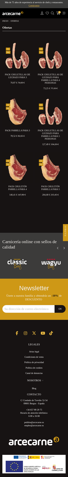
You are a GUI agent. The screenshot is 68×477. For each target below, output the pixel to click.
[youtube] (42, 333)
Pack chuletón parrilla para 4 (17, 187)
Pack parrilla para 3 (17, 130)
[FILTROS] (65, 238)
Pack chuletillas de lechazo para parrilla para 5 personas (50, 134)
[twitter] (34, 333)
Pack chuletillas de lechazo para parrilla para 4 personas (50, 78)
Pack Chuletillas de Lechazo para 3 (17, 76)
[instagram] (25, 333)
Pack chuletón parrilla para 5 (50, 187)
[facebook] (17, 333)
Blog (34, 388)
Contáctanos (34, 5)
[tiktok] (51, 333)
